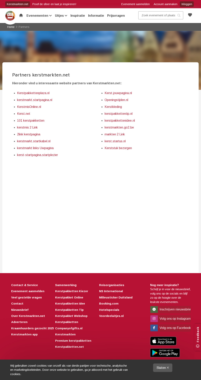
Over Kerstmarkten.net (28, 316)
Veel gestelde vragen (26, 297)
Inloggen (186, 4)
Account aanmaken (165, 4)
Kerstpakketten (66, 322)
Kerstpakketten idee (70, 303)
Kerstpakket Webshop (71, 316)
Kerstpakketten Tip (69, 309)
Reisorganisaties (111, 285)
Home (10, 16)
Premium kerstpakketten (73, 340)
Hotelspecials (109, 309)
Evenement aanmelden (135, 4)
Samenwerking (66, 285)
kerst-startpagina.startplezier (37, 155)
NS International (111, 291)
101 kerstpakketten (30, 120)
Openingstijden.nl (116, 100)
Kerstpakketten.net (69, 346)
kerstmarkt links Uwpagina (35, 148)
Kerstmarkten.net (17, 4)
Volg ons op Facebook (175, 328)
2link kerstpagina (28, 134)
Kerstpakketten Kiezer (71, 291)
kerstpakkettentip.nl (118, 113)
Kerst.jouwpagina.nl (118, 93)
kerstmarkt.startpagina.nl (34, 100)
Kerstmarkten (65, 334)
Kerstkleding (113, 106)
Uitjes (60, 15)
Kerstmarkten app (24, 334)
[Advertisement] (100, 211)
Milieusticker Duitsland (115, 297)
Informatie (96, 15)
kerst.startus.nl (115, 141)
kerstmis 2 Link (27, 127)
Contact (17, 303)
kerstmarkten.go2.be (119, 127)
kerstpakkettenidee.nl (120, 120)
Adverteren (19, 322)
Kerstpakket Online (69, 297)
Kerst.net (23, 113)
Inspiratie (77, 15)
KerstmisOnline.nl (29, 106)
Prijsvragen (116, 15)
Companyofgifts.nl (68, 328)
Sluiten (161, 367)
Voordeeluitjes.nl (111, 316)
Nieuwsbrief (19, 309)
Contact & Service (24, 285)
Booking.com (109, 303)
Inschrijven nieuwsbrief (175, 309)
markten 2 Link (115, 134)
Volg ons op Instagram (175, 318)
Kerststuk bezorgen (118, 148)
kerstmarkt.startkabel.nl (33, 141)
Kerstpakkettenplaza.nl (33, 93)
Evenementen (37, 15)
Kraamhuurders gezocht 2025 (32, 328)
